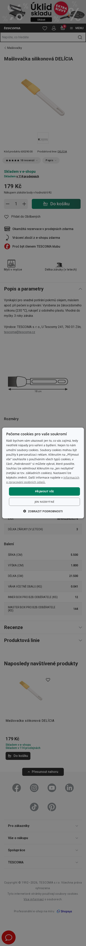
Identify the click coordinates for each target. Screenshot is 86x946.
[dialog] (43, 473)
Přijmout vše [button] (44, 491)
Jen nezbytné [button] (44, 501)
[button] (43, 511)
